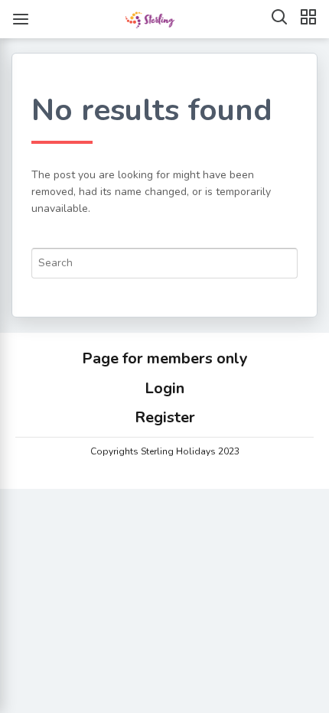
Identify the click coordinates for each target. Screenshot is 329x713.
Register (165, 417)
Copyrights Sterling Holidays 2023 (164, 451)
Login (164, 388)
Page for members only (165, 358)
